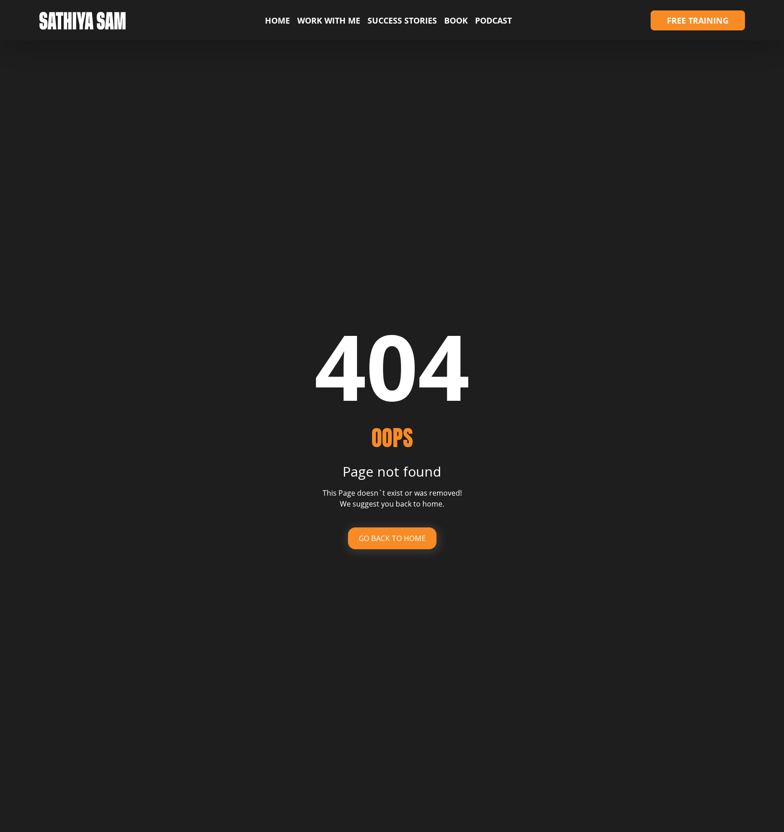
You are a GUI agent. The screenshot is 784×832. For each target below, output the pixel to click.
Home (277, 20)
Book (456, 20)
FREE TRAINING (698, 20)
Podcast (493, 20)
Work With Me (328, 20)
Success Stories (402, 20)
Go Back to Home (392, 538)
